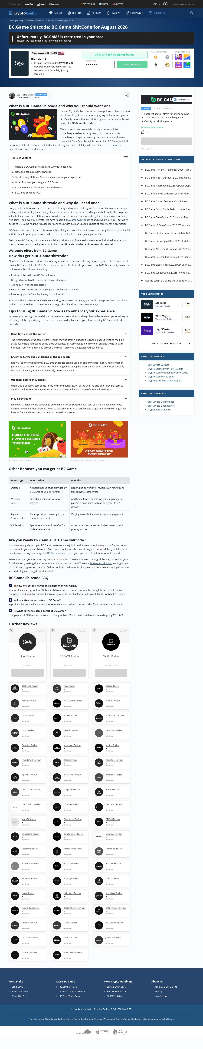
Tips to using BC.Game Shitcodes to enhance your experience (48, 177)
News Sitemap (161, 996)
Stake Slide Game (20, 996)
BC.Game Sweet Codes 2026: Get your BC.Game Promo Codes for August (168, 264)
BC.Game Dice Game (69, 986)
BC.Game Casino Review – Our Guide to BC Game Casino (168, 201)
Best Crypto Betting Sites (160, 401)
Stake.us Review (162, 306)
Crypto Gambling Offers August (164, 380)
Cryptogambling (16, 20)
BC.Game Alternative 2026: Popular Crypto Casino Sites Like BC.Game (168, 185)
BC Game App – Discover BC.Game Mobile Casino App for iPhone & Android (168, 177)
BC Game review (56, 553)
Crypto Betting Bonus (159, 409)
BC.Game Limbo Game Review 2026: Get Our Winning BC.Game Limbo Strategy (168, 233)
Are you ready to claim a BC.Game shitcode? (39, 187)
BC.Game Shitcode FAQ (28, 192)
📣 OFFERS (118, 4)
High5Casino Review (164, 332)
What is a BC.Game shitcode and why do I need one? (43, 166)
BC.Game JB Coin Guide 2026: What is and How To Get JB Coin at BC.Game (168, 225)
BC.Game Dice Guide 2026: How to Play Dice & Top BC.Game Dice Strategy (168, 217)
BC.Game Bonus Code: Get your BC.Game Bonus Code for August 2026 (168, 193)
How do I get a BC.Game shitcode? (33, 171)
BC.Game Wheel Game (69, 996)
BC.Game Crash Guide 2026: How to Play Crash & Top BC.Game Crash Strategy (168, 209)
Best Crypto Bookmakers (161, 405)
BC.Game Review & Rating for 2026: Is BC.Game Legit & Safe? (168, 169)
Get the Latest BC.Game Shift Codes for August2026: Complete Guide (168, 280)
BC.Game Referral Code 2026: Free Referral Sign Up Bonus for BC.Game (168, 256)
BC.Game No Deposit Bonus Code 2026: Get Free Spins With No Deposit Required (168, 248)
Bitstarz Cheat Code (116, 986)
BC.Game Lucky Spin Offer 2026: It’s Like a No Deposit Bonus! (168, 241)
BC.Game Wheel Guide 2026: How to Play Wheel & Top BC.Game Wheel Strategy (168, 272)
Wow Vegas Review (164, 319)
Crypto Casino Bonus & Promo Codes (167, 372)
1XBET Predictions (115, 996)
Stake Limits (17, 986)
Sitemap (158, 991)
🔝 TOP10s (104, 4)
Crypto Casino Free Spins (161, 376)
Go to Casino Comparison (167, 343)
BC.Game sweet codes (78, 219)
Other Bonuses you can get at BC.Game (36, 182)
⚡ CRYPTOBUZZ (87, 4)
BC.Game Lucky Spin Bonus (72, 991)
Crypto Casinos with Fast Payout (165, 368)
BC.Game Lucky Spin (101, 563)
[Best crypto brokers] (27, 13)
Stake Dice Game (20, 991)
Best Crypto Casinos (158, 364)
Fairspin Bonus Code (116, 991)
